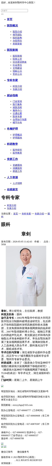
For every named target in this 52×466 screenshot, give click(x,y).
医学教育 (17, 153)
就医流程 (17, 107)
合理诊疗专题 (20, 119)
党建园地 (17, 165)
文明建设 (17, 68)
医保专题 (17, 116)
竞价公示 (17, 74)
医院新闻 (12, 49)
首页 (9, 19)
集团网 (47, 2)
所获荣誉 (17, 43)
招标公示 (17, 71)
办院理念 (17, 40)
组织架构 (17, 37)
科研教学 (12, 143)
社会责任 (17, 65)
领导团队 (17, 34)
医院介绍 (17, 31)
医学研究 (17, 150)
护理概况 (17, 134)
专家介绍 (17, 89)
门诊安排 (17, 101)
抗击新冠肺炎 (20, 62)
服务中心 (17, 110)
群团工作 (17, 171)
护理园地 (17, 138)
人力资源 (12, 177)
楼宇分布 (17, 122)
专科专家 (12, 80)
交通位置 (17, 113)
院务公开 (17, 59)
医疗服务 (17, 104)
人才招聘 (17, 183)
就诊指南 (12, 95)
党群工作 (12, 159)
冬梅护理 (12, 128)
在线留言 (12, 189)
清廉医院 (17, 168)
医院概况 (12, 25)
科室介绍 (17, 86)
